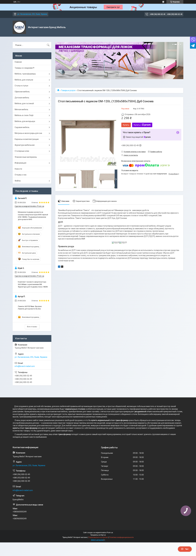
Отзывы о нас (21, 175)
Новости (18, 169)
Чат (187, 549)
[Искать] (48, 45)
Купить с (137, 125)
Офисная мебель (22, 92)
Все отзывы (32, 327)
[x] (62, 267)
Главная (18, 62)
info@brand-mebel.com (25, 366)
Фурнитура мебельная (25, 145)
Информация (20, 163)
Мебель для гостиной (24, 103)
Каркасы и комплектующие (27, 139)
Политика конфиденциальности (121, 537)
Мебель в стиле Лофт (24, 115)
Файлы (18, 181)
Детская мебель (22, 98)
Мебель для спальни (24, 80)
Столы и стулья (21, 86)
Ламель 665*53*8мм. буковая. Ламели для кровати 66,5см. (30, 307)
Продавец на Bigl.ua (98, 535)
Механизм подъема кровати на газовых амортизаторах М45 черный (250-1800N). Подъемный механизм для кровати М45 (33, 215)
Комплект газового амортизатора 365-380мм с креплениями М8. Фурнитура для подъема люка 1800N (33, 284)
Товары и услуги (68, 90)
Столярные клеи (22, 151)
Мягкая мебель (21, 109)
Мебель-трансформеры (25, 74)
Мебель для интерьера (25, 121)
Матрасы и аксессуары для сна (28, 133)
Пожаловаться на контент (98, 537)
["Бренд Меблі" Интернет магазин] (19, 27)
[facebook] (59, 267)
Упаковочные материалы (26, 157)
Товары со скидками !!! (24, 68)
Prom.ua (110, 532)
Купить (126, 125)
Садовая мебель (22, 127)
